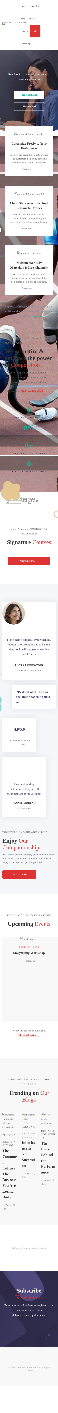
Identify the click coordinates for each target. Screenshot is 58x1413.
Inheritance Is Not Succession (28, 1154)
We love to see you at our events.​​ (29, 1032)
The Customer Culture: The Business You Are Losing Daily (9, 1174)
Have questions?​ (24, 391)
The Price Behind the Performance (48, 1157)
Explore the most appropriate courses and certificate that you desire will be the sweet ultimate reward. (29, 311)
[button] (29, 95)
